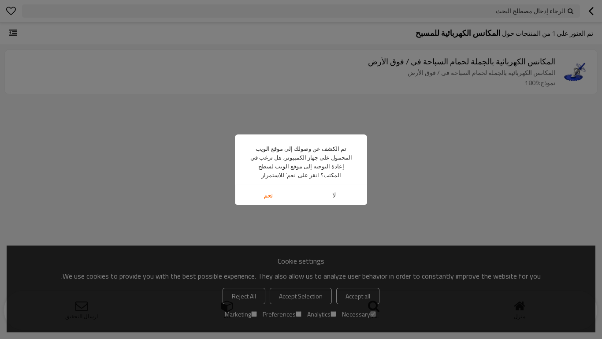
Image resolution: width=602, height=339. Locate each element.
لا (334, 195)
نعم (268, 195)
